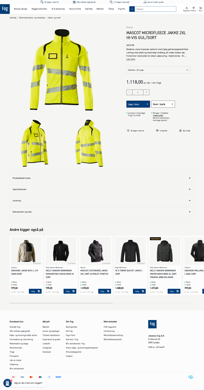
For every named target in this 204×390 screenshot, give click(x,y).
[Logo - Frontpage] (5, 9)
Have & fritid (75, 8)
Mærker (100, 8)
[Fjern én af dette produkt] (129, 92)
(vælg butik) (158, 115)
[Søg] (132, 9)
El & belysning (58, 8)
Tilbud (111, 8)
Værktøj (88, 8)
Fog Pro (121, 8)
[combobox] (155, 9)
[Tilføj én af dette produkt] (146, 92)
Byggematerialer (39, 8)
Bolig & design (20, 8)
